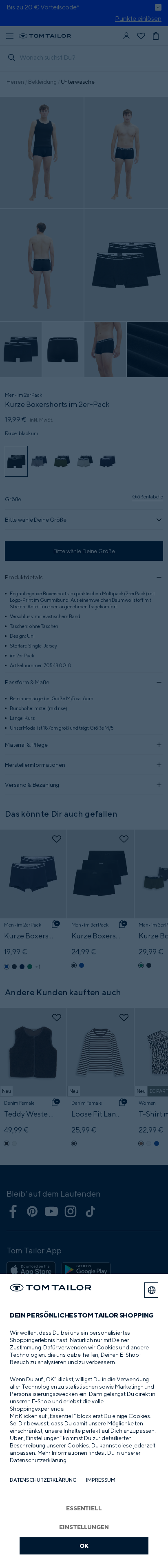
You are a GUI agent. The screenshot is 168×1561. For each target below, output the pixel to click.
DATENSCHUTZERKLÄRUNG (43, 1480)
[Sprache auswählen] (151, 1290)
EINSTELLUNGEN (83, 1526)
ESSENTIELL (84, 1508)
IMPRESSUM (100, 1480)
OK (84, 1545)
